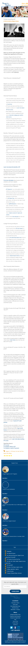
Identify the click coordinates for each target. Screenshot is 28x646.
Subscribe (15, 591)
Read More (4, 478)
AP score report (19, 228)
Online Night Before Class (15, 606)
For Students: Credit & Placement (11, 448)
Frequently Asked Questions (15, 616)
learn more (12, 340)
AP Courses (6, 445)
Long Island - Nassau (15, 602)
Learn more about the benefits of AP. (12, 167)
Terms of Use (15, 621)
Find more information (9, 180)
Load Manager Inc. (23, 642)
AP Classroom (9, 189)
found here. (9, 104)
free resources (15, 216)
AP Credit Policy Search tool (15, 237)
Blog (15, 619)
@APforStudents (12, 203)
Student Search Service (15, 255)
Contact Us (15, 624)
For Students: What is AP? (10, 446)
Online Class (15, 604)
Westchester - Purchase (15, 609)
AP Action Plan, (11, 198)
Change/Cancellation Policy (15, 614)
